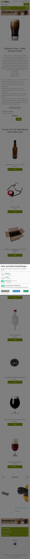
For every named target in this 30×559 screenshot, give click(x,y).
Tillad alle (26, 291)
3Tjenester (8, 274)
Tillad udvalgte (16, 291)
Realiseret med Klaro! (5, 293)
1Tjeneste (8, 278)
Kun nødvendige (5, 291)
